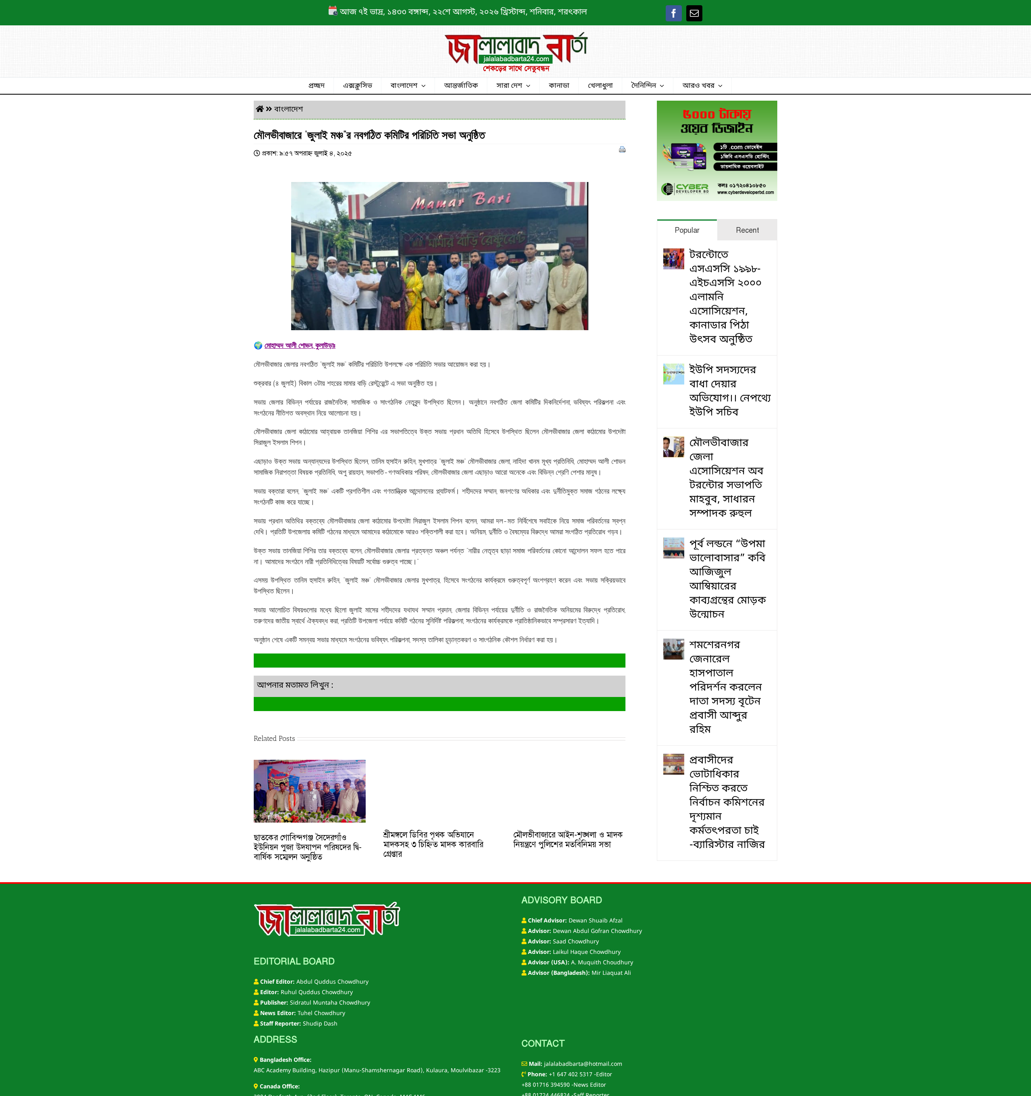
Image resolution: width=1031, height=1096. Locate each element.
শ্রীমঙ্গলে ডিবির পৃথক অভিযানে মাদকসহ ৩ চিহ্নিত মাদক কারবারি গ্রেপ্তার (433, 844)
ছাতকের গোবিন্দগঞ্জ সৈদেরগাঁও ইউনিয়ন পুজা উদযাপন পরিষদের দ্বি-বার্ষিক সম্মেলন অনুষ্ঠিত (308, 847)
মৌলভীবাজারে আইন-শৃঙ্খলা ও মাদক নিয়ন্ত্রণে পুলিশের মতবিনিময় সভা (568, 839)
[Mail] (694, 13)
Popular (687, 230)
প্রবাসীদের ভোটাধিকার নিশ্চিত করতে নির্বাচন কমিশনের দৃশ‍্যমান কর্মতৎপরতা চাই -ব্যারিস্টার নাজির (727, 803)
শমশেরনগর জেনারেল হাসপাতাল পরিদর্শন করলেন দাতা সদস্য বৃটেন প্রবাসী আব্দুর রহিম (725, 688)
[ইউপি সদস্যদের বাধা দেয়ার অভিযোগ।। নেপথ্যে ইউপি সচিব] (673, 371)
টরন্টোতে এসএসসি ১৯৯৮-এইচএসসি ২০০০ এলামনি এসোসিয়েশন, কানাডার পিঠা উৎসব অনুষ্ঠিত (725, 297)
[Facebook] (674, 13)
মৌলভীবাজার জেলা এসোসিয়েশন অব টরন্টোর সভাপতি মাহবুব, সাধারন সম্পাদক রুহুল (726, 478)
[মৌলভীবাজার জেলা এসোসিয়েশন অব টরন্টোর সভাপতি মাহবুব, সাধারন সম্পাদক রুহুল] (673, 443)
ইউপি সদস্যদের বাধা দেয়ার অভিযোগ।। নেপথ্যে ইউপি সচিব (730, 392)
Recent (747, 230)
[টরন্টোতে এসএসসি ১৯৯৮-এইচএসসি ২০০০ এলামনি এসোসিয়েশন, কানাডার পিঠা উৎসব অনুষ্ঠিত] (673, 255)
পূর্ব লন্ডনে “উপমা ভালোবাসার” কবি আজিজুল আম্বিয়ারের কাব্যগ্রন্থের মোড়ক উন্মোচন (727, 580)
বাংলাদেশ (288, 109)
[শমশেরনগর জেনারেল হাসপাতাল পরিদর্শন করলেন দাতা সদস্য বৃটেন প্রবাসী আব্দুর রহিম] (673, 646)
